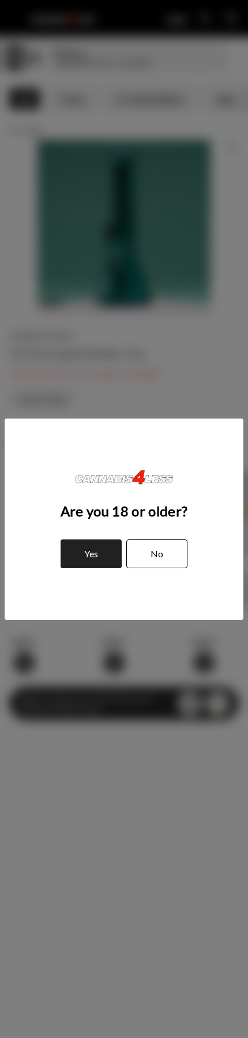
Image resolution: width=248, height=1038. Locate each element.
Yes (91, 553)
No (157, 553)
